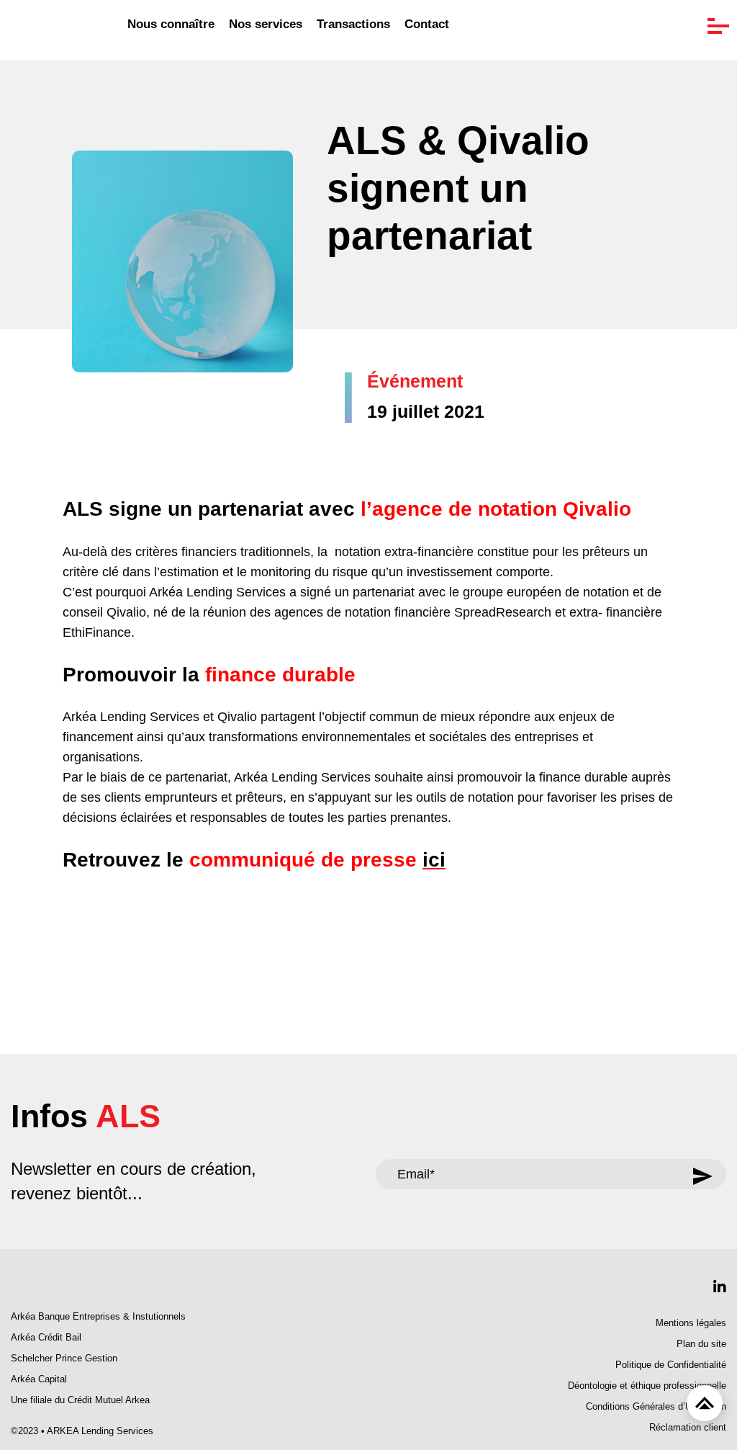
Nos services (265, 24)
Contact (426, 24)
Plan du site (701, 1344)
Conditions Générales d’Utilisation (656, 1407)
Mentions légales (691, 1323)
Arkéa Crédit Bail (46, 1338)
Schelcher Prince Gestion (64, 1358)
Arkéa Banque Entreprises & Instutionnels (98, 1317)
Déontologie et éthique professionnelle (647, 1386)
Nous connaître (170, 24)
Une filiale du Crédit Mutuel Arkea (80, 1400)
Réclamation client (687, 1428)
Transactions (353, 24)
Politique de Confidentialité (670, 1365)
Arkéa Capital (39, 1379)
